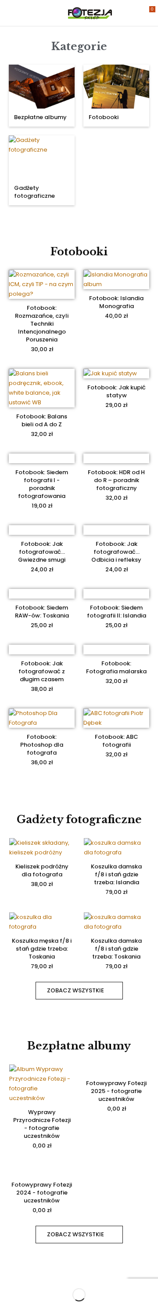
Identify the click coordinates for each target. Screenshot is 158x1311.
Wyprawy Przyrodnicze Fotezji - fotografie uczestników (42, 1124)
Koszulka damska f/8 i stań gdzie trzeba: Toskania (116, 949)
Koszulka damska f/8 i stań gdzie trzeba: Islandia (116, 874)
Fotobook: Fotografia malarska (116, 667)
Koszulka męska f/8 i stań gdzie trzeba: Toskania (42, 949)
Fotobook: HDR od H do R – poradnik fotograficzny (116, 480)
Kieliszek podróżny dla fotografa (41, 870)
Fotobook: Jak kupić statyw (116, 391)
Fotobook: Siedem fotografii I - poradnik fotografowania (41, 484)
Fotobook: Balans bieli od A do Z (41, 420)
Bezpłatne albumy (40, 117)
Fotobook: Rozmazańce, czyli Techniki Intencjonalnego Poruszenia (41, 324)
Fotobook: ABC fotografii (116, 741)
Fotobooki (103, 117)
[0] (146, 13)
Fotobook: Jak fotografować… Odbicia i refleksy (116, 552)
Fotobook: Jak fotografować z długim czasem (41, 671)
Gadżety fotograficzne (34, 192)
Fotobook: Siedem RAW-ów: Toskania (42, 611)
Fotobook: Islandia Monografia (116, 302)
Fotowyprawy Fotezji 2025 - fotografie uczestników (116, 1091)
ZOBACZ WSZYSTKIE (75, 990)
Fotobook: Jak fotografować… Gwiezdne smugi (41, 552)
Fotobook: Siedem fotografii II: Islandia (116, 611)
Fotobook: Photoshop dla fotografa (41, 745)
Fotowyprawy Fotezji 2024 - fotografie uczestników (41, 1192)
